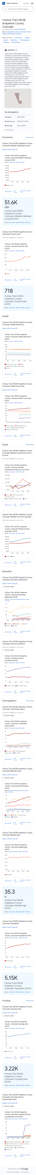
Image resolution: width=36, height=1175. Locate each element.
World (19, 34)
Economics (18, 38)
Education (14, 40)
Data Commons (12, 3)
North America (12, 34)
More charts (30, 137)
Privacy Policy (25, 1172)
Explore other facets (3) (9, 775)
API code (15, 191)
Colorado (23, 32)
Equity (5, 40)
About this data (20, 162)
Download (8, 191)
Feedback (26, 3)
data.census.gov (20, 599)
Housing (6, 42)
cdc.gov (11, 341)
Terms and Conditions (13, 1172)
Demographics (25, 40)
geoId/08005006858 (20, 29)
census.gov (12, 162)
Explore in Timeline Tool (25, 191)
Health (27, 38)
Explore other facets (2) (10, 149)
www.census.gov (9, 130)
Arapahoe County (13, 32)
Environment (16, 42)
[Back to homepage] (3, 3)
